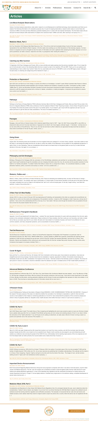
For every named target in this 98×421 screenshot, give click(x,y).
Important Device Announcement (22, 363)
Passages (13, 119)
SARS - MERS (39, 282)
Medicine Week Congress (25, 56)
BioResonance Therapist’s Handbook (23, 212)
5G (12, 112)
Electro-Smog (57, 54)
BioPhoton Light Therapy (19, 378)
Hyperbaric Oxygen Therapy (68, 112)
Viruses (17, 36)
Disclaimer (82, 418)
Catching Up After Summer (20, 61)
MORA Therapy (62, 205)
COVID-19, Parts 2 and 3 (19, 326)
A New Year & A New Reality (20, 193)
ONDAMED (48, 245)
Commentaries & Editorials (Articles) (34, 44)
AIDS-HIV (14, 35)
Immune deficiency (63, 35)
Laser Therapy (80, 54)
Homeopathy (55, 35)
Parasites (80, 35)
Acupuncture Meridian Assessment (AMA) (23, 112)
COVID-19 (34, 35)
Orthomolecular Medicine (72, 35)
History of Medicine (27, 169)
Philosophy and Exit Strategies (21, 156)
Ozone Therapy (46, 56)
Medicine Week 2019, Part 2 (20, 384)
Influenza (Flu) (55, 205)
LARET (36, 245)
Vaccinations (12, 36)
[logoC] (12, 5)
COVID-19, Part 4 (16, 307)
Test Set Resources (17, 230)
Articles (23, 25)
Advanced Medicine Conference (22, 269)
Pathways (13, 100)
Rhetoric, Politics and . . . (19, 174)
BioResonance (24, 54)
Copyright (87, 418)
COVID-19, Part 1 (16, 345)
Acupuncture (15, 169)
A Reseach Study (16, 288)
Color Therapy (31, 54)
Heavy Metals (29, 150)
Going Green (14, 137)
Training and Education (68, 56)
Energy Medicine (57, 112)
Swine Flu (23, 340)
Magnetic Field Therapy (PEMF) (51, 399)
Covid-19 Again (15, 251)
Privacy (77, 418)
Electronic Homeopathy (65, 54)
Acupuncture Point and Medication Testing (21, 300)
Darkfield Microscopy (41, 35)
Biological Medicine (16, 54)
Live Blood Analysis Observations (22, 23)
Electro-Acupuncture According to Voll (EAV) (44, 54)
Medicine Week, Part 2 (18, 42)
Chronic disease (28, 35)
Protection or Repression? (19, 79)
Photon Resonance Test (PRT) (56, 56)
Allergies (18, 35)
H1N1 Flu (44, 205)
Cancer (22, 35)
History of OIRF (42, 74)
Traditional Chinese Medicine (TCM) (46, 169)
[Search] (95, 8)
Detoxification (49, 35)
